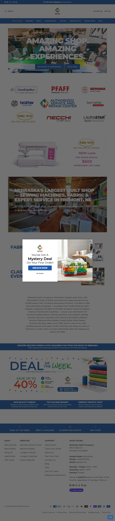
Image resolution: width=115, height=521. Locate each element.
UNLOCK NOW (40, 267)
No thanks (40, 273)
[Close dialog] (90, 241)
